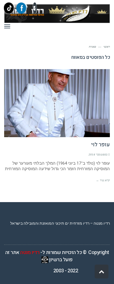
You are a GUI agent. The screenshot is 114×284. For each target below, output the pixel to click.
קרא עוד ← (103, 180)
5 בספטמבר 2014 (99, 154)
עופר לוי (100, 145)
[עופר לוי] (57, 103)
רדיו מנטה (30, 252)
